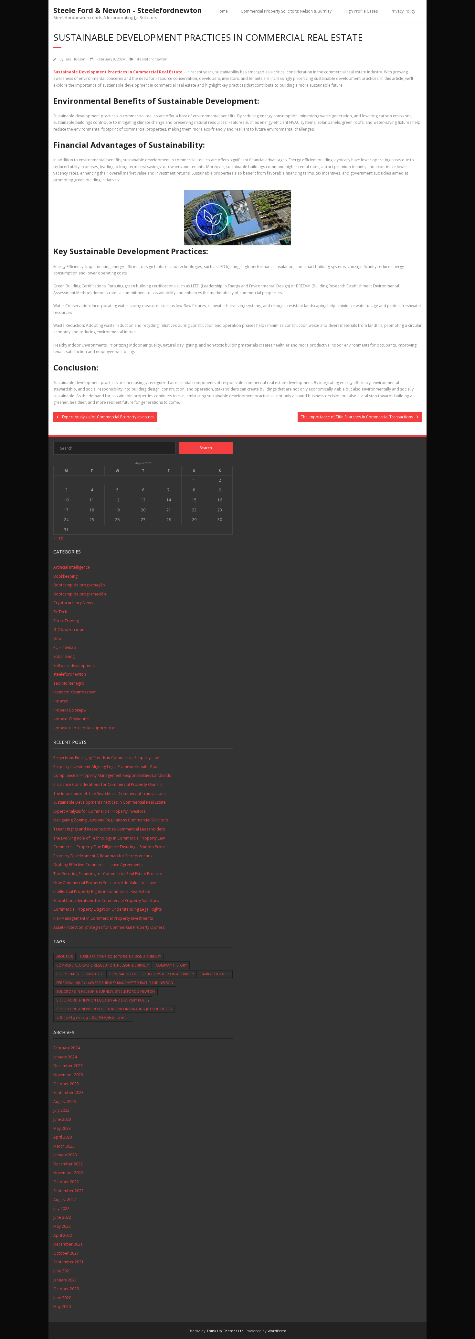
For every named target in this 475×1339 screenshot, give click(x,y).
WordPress (277, 1330)
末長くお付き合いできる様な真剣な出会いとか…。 (93, 1017)
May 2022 (62, 1226)
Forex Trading (66, 621)
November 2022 (68, 1172)
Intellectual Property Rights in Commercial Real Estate (101, 891)
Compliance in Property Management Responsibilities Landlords (112, 775)
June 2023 (62, 1119)
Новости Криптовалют (74, 692)
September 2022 (68, 1191)
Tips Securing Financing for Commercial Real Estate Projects (107, 873)
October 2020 (66, 1288)
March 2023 (64, 1146)
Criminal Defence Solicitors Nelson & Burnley (151, 974)
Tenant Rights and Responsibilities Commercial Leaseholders (109, 829)
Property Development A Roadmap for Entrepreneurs (102, 856)
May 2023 (62, 1128)
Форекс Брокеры (70, 710)
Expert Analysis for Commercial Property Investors (99, 811)
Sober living (64, 656)
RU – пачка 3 (65, 647)
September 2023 (68, 1092)
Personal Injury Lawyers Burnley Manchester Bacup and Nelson (114, 982)
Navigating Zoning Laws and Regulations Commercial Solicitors (110, 820)
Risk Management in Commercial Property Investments (103, 918)
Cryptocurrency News (73, 602)
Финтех (60, 701)
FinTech (60, 612)
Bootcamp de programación (79, 594)
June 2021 (62, 1271)
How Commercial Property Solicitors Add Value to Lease (104, 882)
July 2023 (61, 1110)
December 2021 (68, 1244)
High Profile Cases (361, 11)
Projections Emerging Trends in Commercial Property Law (106, 757)
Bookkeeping (65, 576)
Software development (74, 665)
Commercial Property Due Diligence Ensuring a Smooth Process (111, 847)
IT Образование (68, 629)
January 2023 (65, 1155)
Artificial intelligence (71, 567)
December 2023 (68, 1065)
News (58, 638)
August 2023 (64, 1101)
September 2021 (68, 1262)
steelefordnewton (152, 59)
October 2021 (66, 1253)
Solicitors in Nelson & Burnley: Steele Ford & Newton (105, 991)
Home (222, 11)
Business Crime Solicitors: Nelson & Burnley (120, 956)
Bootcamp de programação (79, 585)
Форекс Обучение (71, 719)
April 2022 (62, 1235)
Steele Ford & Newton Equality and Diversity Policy (102, 1000)
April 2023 (62, 1137)
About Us (64, 956)
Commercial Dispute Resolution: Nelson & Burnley (102, 965)
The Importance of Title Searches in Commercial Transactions (109, 793)
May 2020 (62, 1306)
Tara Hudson (74, 59)
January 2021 (65, 1280)
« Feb (58, 538)
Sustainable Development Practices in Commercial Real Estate (118, 72)
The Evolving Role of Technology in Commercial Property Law (109, 838)
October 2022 (66, 1181)
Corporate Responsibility (79, 974)
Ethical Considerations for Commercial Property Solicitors (106, 900)
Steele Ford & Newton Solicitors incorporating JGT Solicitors (114, 1009)
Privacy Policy (403, 11)
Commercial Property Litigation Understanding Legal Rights (107, 909)
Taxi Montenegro (68, 683)
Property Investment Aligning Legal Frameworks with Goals (106, 766)
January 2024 (65, 1057)
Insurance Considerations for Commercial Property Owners (107, 784)
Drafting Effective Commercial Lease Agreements (97, 864)
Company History (171, 965)
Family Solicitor (215, 974)
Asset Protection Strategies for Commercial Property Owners (108, 927)
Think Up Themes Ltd (225, 1330)
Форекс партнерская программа (85, 728)
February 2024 (66, 1048)
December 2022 (68, 1164)
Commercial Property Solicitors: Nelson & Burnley (286, 11)
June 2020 (62, 1298)
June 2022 (62, 1217)
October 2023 (66, 1084)
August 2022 (64, 1199)
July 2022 (61, 1208)
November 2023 (68, 1074)
